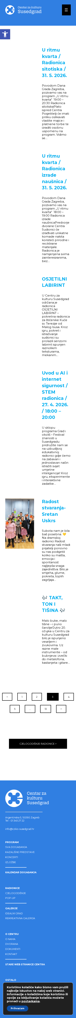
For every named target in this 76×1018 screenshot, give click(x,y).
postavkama (30, 1001)
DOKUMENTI (12, 949)
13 (46, 708)
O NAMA (10, 939)
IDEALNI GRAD (14, 913)
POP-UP (10, 898)
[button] (5, 34)
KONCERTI (11, 857)
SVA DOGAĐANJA (16, 847)
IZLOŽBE (10, 862)
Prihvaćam (17, 1008)
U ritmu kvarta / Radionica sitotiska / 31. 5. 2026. (54, 62)
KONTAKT (11, 954)
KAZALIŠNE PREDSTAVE (20, 852)
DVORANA (11, 944)
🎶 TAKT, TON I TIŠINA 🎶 (53, 604)
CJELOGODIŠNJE (15, 893)
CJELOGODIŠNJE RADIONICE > (38, 743)
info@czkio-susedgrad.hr (19, 829)
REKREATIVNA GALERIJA (20, 918)
